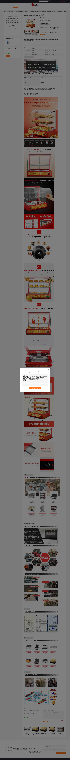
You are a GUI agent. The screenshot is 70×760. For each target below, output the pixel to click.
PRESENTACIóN (35, 388)
